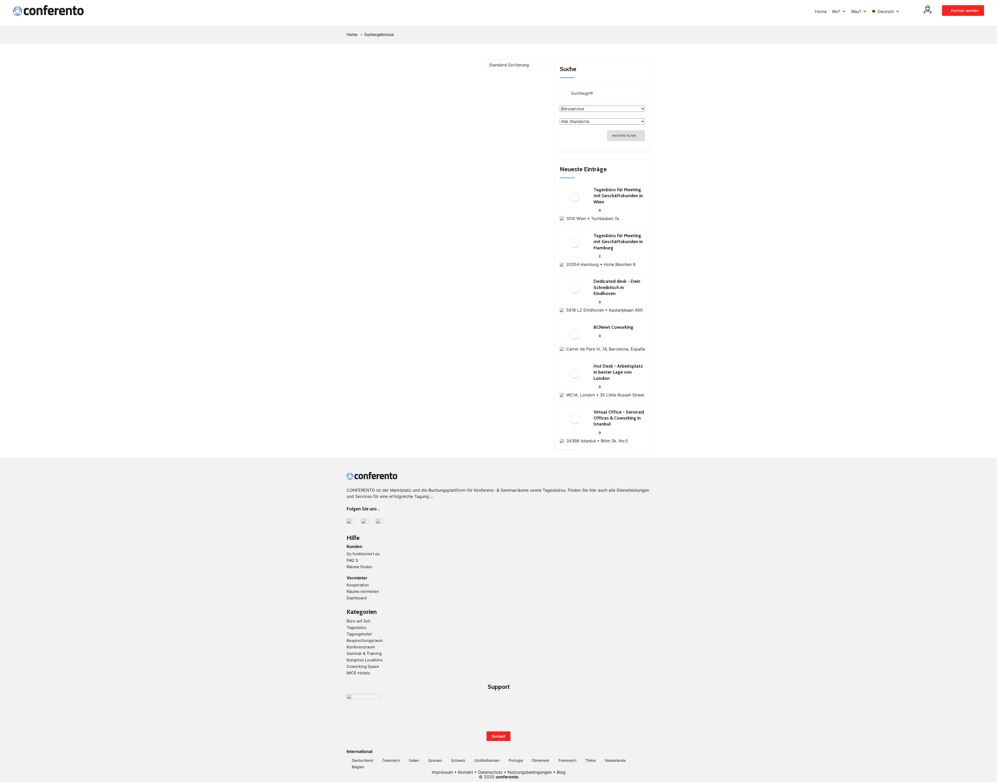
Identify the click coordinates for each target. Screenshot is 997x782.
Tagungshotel (359, 634)
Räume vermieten (363, 591)
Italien (414, 760)
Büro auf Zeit (358, 621)
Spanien (435, 760)
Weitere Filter (624, 136)
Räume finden (359, 566)
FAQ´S (352, 560)
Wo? (836, 11)
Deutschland (362, 760)
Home (821, 11)
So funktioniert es (363, 553)
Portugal (516, 760)
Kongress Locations (365, 659)
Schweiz (458, 760)
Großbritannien (487, 760)
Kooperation (358, 584)
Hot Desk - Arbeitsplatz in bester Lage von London (618, 372)
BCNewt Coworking (613, 327)
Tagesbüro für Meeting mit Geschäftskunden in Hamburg (618, 242)
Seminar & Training (364, 653)
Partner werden (964, 10)
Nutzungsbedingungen (530, 772)
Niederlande (615, 760)
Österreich (391, 760)
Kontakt (498, 736)
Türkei (590, 760)
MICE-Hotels (358, 672)
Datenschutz (490, 772)
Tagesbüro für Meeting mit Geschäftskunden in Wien (618, 196)
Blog (561, 772)
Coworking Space (363, 666)
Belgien (358, 767)
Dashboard (357, 597)
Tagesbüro (356, 627)
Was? (856, 11)
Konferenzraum (361, 646)
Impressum (442, 772)
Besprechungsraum (365, 640)
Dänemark (540, 760)
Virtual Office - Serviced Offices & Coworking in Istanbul (619, 418)
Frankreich (567, 760)
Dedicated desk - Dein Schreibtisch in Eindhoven (617, 287)
